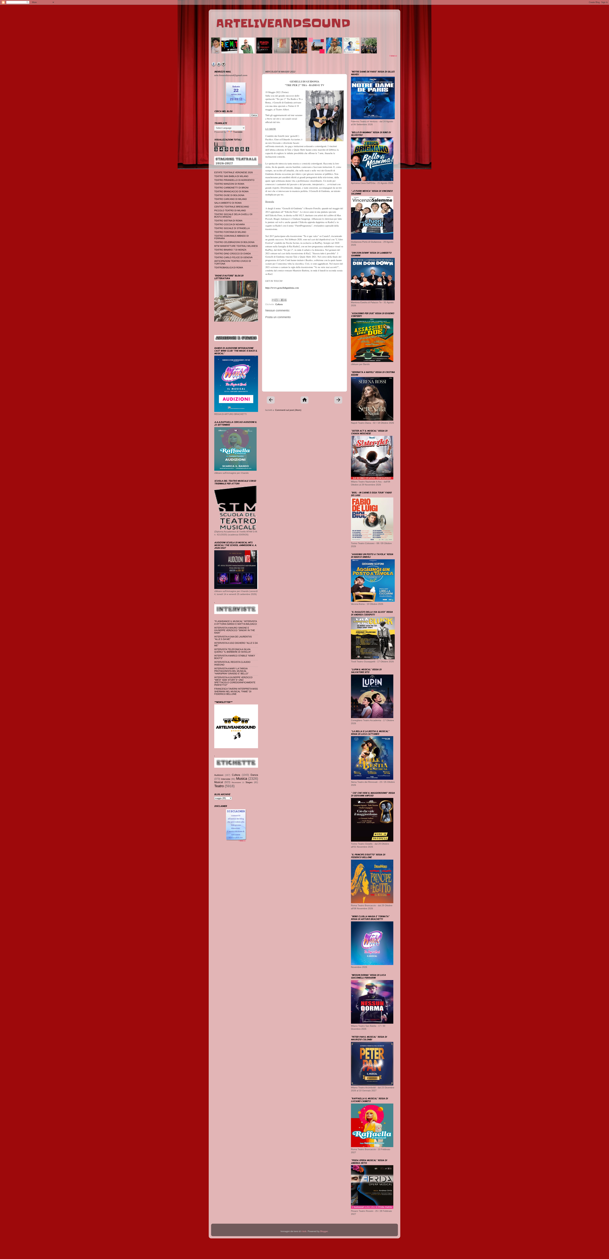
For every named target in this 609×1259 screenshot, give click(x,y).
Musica (241, 779)
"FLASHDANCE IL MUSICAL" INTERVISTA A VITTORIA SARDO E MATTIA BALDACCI (235, 622)
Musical (218, 782)
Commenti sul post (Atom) (288, 410)
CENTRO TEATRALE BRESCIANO (231, 207)
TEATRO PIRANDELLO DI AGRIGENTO (234, 180)
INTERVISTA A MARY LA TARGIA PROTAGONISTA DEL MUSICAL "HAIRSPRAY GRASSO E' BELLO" (231, 671)
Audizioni (218, 775)
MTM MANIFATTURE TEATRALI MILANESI (236, 246)
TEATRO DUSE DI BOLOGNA (229, 195)
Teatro (219, 786)
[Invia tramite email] (273, 300)
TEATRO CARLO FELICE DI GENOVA (233, 257)
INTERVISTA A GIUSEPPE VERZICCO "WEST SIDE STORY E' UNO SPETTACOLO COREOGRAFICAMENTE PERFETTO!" (234, 681)
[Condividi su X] (279, 300)
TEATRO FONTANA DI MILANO (230, 232)
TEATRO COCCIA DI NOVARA (229, 224)
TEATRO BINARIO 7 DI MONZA (230, 250)
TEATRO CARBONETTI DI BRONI (231, 188)
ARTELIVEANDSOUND (283, 23)
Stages (249, 782)
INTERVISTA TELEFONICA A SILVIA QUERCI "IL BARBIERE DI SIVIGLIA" (232, 650)
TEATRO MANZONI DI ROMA (229, 184)
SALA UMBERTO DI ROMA (228, 203)
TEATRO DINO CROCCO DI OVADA (232, 253)
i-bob (303, 1231)
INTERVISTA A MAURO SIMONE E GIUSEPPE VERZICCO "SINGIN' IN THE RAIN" (234, 630)
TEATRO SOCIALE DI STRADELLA (232, 228)
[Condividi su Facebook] (282, 300)
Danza (254, 774)
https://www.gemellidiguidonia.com (282, 287)
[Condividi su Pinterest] (285, 300)
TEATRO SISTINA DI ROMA (228, 221)
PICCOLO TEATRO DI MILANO (230, 210)
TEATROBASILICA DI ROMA (228, 267)
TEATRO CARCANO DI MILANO (230, 199)
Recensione (236, 782)
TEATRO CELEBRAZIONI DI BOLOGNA (234, 242)
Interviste (225, 779)
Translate (237, 132)
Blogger (324, 1231)
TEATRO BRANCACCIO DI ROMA (231, 191)
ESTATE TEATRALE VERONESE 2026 (233, 172)
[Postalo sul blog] (276, 300)
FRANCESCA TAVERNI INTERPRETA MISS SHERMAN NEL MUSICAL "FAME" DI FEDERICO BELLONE (236, 691)
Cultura (279, 304)
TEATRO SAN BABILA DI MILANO (231, 176)
